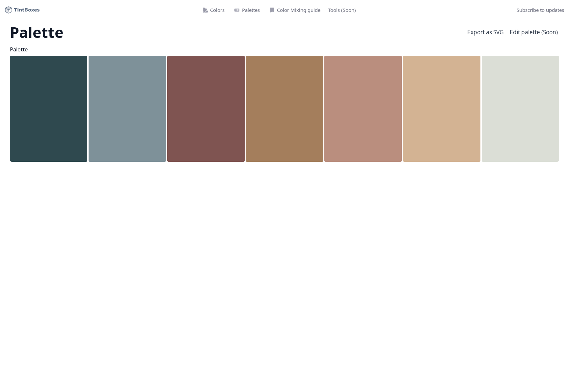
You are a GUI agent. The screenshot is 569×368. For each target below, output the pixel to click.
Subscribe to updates (540, 10)
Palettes (251, 10)
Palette (19, 49)
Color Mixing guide (298, 10)
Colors (217, 10)
